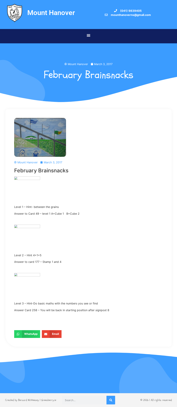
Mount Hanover (51, 13)
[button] (88, 35)
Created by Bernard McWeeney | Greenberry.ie (30, 400)
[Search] (110, 400)
